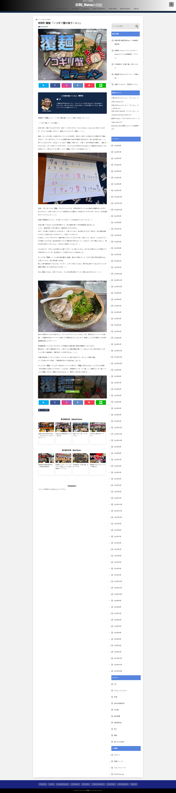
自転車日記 (117, 722)
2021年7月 (117, 536)
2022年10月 (118, 440)
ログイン (55, 489)
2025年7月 (117, 229)
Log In (51, 8)
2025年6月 (117, 235)
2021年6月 (117, 543)
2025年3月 (117, 254)
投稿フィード (118, 761)
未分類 (116, 710)
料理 (115, 697)
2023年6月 (117, 389)
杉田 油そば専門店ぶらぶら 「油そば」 (63, 434)
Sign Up (136, 8)
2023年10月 (118, 363)
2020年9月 (117, 600)
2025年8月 (117, 222)
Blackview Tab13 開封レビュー (121, 126)
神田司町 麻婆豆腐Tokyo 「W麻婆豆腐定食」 (45, 465)
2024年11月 (118, 280)
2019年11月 (118, 664)
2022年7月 (117, 459)
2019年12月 (118, 658)
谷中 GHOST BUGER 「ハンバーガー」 (124, 111)
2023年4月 (117, 402)
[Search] (137, 26)
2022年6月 (117, 466)
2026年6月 (117, 158)
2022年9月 (117, 447)
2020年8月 (117, 607)
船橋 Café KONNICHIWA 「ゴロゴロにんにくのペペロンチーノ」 (46, 435)
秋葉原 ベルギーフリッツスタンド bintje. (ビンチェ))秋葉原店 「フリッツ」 (63, 466)
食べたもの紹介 (44, 410)
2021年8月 (117, 530)
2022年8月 (117, 453)
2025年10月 (118, 209)
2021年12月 (118, 504)
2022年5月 (117, 472)
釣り (115, 729)
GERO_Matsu (46, 111)
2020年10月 (118, 594)
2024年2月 (117, 338)
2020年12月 (118, 581)
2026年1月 (117, 190)
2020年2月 (117, 645)
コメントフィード (120, 768)
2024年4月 (117, 325)
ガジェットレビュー (120, 690)
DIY (115, 684)
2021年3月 (117, 562)
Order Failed (113, 8)
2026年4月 (117, 171)
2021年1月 (117, 575)
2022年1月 (117, 498)
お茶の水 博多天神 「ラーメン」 (97, 434)
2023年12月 (118, 350)
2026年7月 (117, 152)
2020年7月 (117, 613)
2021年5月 (117, 549)
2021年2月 (117, 568)
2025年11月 (118, 203)
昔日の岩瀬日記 (119, 703)
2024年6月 (117, 312)
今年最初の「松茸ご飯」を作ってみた (80, 465)
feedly (73, 391)
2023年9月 (117, 370)
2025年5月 (117, 242)
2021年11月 (118, 511)
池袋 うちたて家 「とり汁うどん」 (80, 434)
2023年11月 (118, 357)
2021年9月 (117, 523)
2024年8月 (117, 299)
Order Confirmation (99, 8)
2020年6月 (117, 620)
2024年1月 (117, 344)
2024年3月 (117, 331)
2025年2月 (117, 261)
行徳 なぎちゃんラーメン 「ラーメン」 (124, 98)
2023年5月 (117, 395)
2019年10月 (118, 671)
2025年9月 (117, 216)
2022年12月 (118, 427)
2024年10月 (118, 286)
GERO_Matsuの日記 (89, 4)
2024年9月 (117, 293)
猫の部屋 (117, 716)
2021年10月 (118, 517)
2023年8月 (117, 376)
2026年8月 (117, 145)
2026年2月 (117, 184)
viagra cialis (115, 122)
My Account (75, 8)
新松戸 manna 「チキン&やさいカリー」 (124, 118)
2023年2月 (117, 415)
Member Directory (62, 8)
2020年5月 (117, 626)
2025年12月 (118, 197)
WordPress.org (119, 774)
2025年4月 (117, 248)
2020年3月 (117, 639)
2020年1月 (117, 652)
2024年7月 (117, 306)
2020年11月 (118, 588)
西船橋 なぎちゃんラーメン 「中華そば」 (98, 465)
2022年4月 (117, 479)
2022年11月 (118, 434)
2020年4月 (117, 632)
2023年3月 (117, 408)
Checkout (42, 8)
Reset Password (125, 8)
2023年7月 (117, 383)
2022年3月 (117, 485)
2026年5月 (117, 165)
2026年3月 (117, 177)
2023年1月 (117, 421)
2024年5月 (117, 318)
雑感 (115, 735)
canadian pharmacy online (119, 115)
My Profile (85, 8)
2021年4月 (117, 556)
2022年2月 (117, 491)
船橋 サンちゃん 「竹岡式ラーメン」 (127, 84)
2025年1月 (117, 267)
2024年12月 (118, 274)
